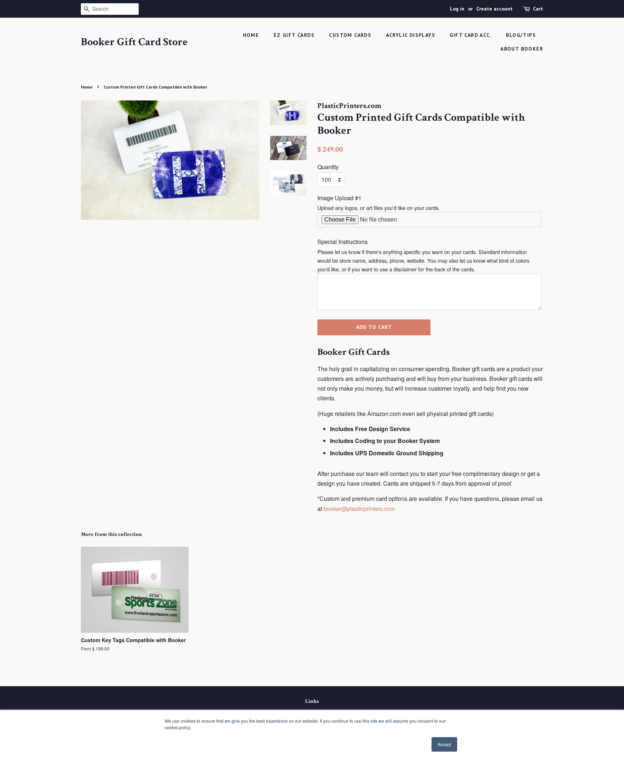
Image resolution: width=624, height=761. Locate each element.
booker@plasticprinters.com (359, 508)
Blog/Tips (521, 35)
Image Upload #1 (339, 198)
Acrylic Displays (410, 35)
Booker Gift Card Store (134, 42)
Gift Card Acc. (470, 35)
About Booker (521, 49)
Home (251, 35)
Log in (457, 8)
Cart (538, 8)
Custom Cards (350, 35)
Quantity (328, 167)
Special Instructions (342, 241)
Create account (494, 8)
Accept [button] (444, 744)
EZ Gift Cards (294, 35)
